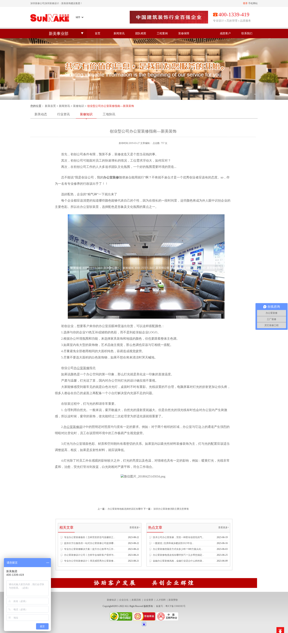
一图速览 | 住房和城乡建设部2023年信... (173, 543)
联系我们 (246, 33)
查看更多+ (135, 527)
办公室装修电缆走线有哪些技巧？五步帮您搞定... (178, 555)
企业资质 (148, 599)
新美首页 (50, 106)
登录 (245, 3)
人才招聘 (161, 599)
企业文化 (124, 599)
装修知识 (78, 106)
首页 (97, 33)
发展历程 (136, 599)
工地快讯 (109, 114)
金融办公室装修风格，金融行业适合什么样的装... (178, 560)
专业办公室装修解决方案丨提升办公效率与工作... (89, 549)
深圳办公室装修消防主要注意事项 (171, 508)
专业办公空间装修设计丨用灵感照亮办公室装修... (89, 560)
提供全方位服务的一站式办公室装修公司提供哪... (89, 543)
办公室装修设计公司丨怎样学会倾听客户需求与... (89, 555)
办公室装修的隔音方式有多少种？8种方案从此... (178, 549)
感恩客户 (225, 33)
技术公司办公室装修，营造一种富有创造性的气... (178, 537)
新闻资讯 (119, 33)
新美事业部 (58, 33)
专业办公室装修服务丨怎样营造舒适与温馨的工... (89, 537)
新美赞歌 (173, 599)
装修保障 (183, 33)
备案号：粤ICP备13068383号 (171, 606)
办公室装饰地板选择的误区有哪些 (125, 508)
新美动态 (40, 114)
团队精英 (140, 33)
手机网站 (253, 3)
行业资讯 (63, 114)
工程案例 (162, 33)
